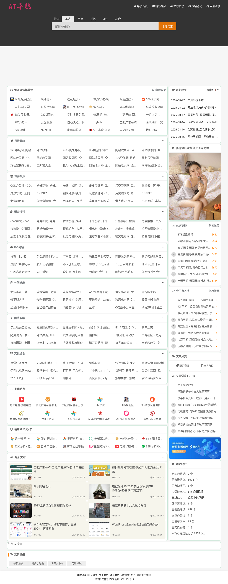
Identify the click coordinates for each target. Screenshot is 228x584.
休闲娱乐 (19, 282)
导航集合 (18, 563)
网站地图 (125, 575)
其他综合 (19, 353)
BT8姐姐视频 (195, 491)
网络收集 (19, 318)
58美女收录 (57, 563)
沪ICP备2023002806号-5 (121, 579)
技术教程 (208, 365)
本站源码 (82, 575)
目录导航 (19, 140)
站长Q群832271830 (141, 575)
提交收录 (92, 575)
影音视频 (19, 211)
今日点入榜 (182, 291)
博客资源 (19, 176)
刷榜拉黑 (214, 225)
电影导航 (77, 563)
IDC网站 (19, 247)
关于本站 (103, 575)
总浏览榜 (181, 225)
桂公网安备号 (102, 579)
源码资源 (184, 365)
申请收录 (160, 90)
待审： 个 (212, 90)
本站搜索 (167, 26)
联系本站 (114, 575)
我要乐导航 (38, 563)
